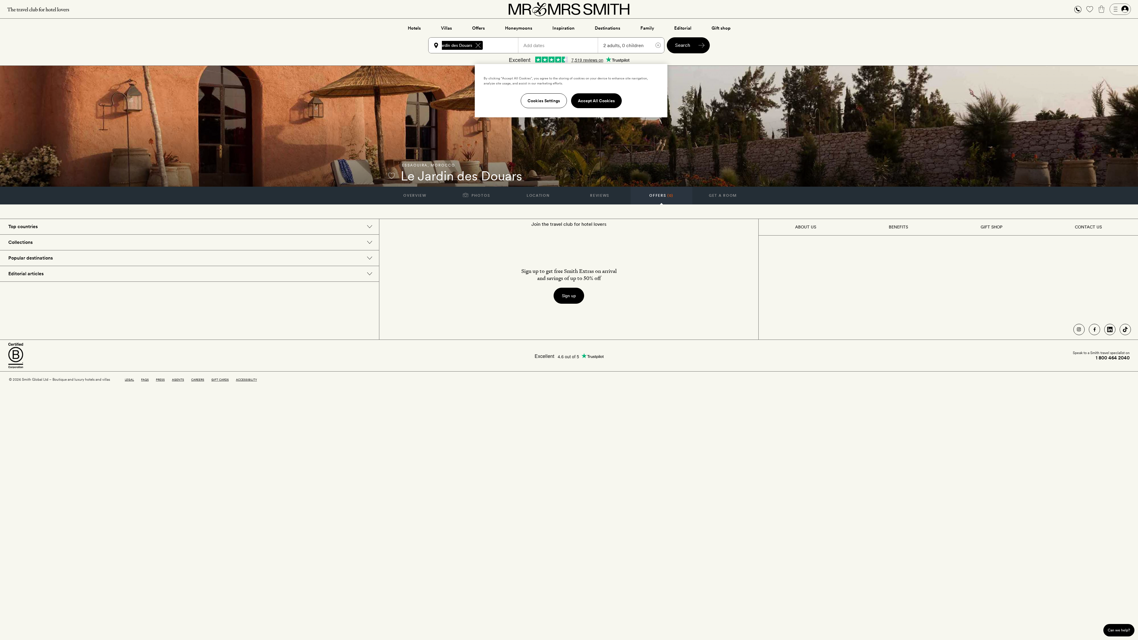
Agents (178, 379)
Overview (414, 195)
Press (160, 379)
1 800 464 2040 (1113, 358)
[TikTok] (1125, 329)
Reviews (599, 195)
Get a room (723, 195)
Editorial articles (26, 273)
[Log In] (1120, 9)
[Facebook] (1094, 329)
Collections (20, 242)
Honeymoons (518, 28)
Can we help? (1119, 630)
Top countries (23, 226)
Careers (197, 379)
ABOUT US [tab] (805, 227)
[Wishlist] (1089, 9)
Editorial (682, 28)
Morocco (443, 165)
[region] (571, 90)
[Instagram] (1079, 329)
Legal (129, 379)
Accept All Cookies (596, 100)
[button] (1077, 9)
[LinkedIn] (1109, 329)
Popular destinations (30, 258)
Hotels (414, 28)
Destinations (607, 28)
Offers (478, 28)
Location (538, 195)
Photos (480, 195)
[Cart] (1101, 9)
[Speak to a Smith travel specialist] (1077, 9)
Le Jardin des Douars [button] (452, 45)
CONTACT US (1088, 227)
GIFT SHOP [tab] (991, 227)
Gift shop (721, 28)
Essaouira (415, 165)
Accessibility (246, 379)
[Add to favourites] (391, 175)
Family (647, 28)
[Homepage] (569, 9)
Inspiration (563, 28)
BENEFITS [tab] (898, 227)
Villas (446, 28)
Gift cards (220, 379)
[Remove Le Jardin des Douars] (478, 45)
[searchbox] (503, 45)
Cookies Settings (544, 100)
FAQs (145, 379)
